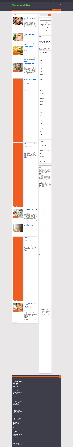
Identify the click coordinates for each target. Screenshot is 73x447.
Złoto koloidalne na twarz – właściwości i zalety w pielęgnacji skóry (30, 48)
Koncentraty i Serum (42, 147)
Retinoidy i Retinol (42, 156)
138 (34, 319)
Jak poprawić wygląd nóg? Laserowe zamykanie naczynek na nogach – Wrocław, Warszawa (17, 382)
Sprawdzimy (41, 158)
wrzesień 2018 (41, 112)
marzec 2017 (41, 137)
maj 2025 (41, 82)
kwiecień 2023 (41, 96)
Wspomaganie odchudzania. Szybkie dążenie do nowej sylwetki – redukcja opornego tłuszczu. (45, 167)
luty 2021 (41, 106)
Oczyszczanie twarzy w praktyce (44, 150)
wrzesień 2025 (41, 76)
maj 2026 (41, 63)
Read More (25, 44)
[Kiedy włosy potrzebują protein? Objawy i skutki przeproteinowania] (18, 175)
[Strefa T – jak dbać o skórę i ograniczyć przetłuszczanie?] (18, 36)
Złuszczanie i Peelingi (42, 161)
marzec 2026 (41, 66)
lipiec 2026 (41, 60)
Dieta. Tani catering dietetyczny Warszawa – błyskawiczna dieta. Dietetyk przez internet (17, 426)
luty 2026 (41, 68)
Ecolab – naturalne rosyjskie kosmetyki (17, 401)
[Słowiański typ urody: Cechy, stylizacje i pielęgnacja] (18, 67)
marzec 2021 (41, 104)
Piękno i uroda (15, 24)
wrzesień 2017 (41, 131)
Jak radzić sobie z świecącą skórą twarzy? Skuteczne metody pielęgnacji (30, 305)
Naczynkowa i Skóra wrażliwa (44, 148)
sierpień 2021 (41, 101)
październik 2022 (42, 98)
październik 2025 (42, 74)
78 (29, 319)
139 (13, 321)
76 (24, 319)
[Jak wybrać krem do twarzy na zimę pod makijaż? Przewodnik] (18, 213)
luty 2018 (41, 123)
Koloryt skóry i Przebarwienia (44, 145)
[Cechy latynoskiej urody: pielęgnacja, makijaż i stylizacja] (18, 269)
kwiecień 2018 (41, 120)
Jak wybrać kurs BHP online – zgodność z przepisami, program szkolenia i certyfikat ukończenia (45, 25)
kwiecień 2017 (41, 136)
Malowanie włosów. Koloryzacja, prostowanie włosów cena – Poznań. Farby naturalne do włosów (17, 411)
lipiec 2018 (41, 115)
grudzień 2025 (41, 71)
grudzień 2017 (41, 126)
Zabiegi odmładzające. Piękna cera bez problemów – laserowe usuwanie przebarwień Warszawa (17, 396)
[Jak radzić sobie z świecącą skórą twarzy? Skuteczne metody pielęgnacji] (18, 307)
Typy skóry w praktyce (43, 159)
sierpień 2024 (41, 87)
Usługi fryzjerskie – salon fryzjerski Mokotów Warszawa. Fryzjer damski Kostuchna (17, 423)
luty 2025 (41, 85)
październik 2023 (42, 93)
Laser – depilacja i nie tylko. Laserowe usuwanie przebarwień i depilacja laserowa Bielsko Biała (17, 385)
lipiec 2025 (41, 79)
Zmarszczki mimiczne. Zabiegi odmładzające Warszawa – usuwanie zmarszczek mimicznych (17, 403)
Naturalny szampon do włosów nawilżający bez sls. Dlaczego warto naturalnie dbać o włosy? (17, 432)
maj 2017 (41, 134)
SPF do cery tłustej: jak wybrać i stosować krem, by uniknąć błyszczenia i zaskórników (46, 246)
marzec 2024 (41, 90)
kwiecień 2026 (41, 65)
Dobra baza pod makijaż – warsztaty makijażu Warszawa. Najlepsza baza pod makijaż (17, 444)
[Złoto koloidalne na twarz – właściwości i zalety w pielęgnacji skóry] (18, 50)
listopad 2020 (41, 107)
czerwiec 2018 (41, 117)
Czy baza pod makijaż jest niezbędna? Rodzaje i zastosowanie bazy (30, 18)
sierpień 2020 (41, 109)
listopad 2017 (41, 128)
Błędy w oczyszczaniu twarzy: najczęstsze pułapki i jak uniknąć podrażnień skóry (44, 174)
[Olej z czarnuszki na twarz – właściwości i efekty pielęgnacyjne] (18, 109)
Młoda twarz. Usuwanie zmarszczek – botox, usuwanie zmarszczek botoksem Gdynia (17, 399)
